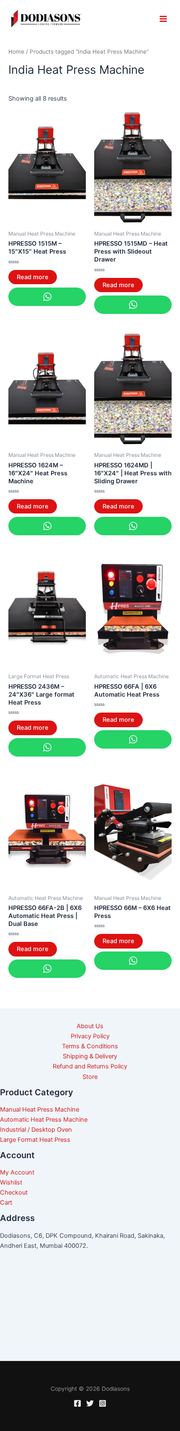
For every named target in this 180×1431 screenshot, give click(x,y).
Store (90, 1077)
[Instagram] (102, 1403)
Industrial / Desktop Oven (36, 1129)
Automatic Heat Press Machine (43, 1119)
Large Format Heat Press (35, 1139)
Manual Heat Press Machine (39, 1109)
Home (16, 51)
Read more (33, 277)
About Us (90, 1026)
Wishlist (11, 1182)
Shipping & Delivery (90, 1056)
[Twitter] (90, 1403)
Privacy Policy (90, 1036)
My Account (17, 1172)
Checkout (14, 1192)
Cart (6, 1202)
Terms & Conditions (90, 1046)
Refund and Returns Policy (90, 1066)
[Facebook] (77, 1403)
